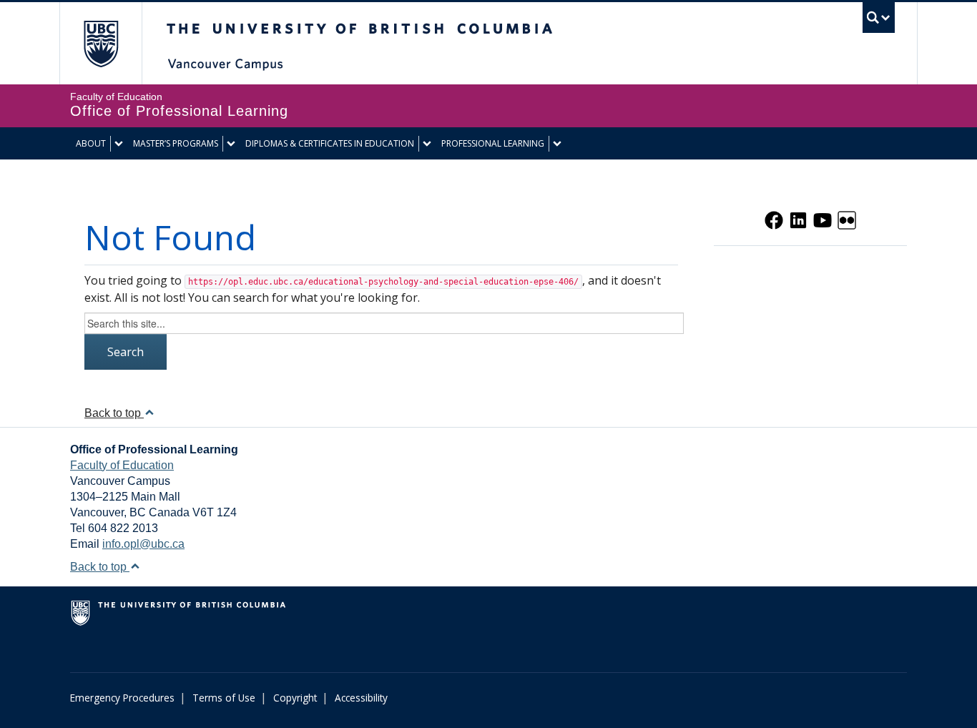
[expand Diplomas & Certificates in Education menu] (427, 144)
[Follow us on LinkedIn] (798, 219)
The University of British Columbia (100, 43)
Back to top (114, 413)
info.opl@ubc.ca (143, 544)
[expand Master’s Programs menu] (231, 144)
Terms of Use (223, 697)
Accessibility (361, 697)
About (91, 143)
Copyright (295, 697)
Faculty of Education (122, 465)
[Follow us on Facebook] (774, 219)
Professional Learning (492, 143)
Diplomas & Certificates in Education (329, 143)
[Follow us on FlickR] (847, 219)
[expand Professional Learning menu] (557, 144)
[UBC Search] (879, 17)
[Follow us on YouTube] (822, 219)
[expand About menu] (118, 144)
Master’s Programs (175, 143)
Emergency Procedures (122, 697)
